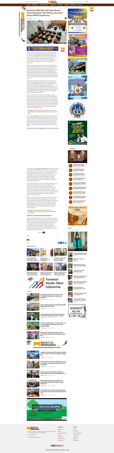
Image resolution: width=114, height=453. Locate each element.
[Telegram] (63, 243)
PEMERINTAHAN (43, 308)
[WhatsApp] (66, 243)
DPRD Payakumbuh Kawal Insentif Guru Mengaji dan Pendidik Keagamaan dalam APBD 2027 (52, 382)
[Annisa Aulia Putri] (70, 277)
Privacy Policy (60, 436)
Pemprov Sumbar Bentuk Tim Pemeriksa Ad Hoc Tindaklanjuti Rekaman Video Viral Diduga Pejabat (53, 324)
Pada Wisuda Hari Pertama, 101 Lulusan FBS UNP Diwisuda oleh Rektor (79, 179)
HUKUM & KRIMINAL (77, 433)
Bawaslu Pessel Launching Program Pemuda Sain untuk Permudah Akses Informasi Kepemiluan (46, 273)
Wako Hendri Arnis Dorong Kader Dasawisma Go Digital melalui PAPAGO (79, 192)
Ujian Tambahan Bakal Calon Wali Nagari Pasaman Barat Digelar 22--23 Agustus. (79, 188)
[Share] (66, 18)
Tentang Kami (60, 429)
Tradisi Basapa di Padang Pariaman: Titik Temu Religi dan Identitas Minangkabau (80, 299)
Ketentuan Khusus (61, 438)
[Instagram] (60, 446)
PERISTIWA (42, 357)
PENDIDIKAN (43, 337)
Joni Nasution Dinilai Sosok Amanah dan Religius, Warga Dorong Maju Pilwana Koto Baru (60, 259)
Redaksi (59, 431)
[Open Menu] (86, 2)
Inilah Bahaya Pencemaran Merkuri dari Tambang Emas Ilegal (80, 265)
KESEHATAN (75, 440)
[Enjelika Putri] (70, 294)
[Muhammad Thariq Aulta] (70, 283)
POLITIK (75, 429)
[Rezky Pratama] (70, 288)
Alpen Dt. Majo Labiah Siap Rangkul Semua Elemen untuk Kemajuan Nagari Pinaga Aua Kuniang (60, 273)
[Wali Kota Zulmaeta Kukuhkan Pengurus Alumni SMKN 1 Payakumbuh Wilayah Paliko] (33, 374)
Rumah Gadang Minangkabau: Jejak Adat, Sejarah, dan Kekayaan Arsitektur (80, 282)
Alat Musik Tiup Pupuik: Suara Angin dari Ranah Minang (80, 277)
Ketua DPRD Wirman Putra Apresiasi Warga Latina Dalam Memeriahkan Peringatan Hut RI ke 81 (53, 391)
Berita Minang (56, 449)
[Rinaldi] (70, 254)
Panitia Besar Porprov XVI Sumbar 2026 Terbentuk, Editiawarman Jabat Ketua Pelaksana (51, 296)
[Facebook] (59, 243)
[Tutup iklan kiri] (24, 7)
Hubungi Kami (61, 440)
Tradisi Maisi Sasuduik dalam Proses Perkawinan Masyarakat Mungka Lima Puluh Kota (80, 294)
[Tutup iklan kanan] (89, 7)
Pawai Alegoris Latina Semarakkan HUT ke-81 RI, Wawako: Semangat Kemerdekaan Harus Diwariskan (53, 363)
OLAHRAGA (42, 299)
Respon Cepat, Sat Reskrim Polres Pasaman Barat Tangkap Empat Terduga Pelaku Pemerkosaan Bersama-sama (79, 201)
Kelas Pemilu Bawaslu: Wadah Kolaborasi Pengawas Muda (80, 254)
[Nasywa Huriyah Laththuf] (70, 271)
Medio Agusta (29, 17)
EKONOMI (75, 438)
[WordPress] (58, 446)
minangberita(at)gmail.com (34, 437)
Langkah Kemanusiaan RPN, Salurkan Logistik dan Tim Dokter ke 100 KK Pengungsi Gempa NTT (53, 354)
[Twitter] (61, 243)
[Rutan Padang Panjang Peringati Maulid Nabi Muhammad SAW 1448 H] (33, 307)
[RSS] (62, 446)
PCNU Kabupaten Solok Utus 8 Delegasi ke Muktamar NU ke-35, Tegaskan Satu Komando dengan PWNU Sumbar (79, 197)
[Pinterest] (56, 446)
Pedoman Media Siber (62, 433)
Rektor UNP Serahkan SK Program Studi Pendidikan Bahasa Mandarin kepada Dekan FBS (52, 334)
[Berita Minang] (54, 1)
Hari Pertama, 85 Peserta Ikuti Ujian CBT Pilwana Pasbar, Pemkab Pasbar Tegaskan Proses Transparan (78, 170)
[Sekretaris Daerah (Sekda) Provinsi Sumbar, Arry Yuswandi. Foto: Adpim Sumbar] (33, 326)
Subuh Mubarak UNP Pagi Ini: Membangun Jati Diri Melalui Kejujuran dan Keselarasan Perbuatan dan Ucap (79, 183)
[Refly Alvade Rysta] (70, 300)
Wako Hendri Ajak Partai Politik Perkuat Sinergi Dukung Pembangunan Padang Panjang (32, 273)
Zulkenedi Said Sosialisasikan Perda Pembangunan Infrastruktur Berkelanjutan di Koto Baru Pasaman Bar (42, 212)
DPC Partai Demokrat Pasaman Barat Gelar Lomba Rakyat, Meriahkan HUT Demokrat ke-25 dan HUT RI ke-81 (43, 112)
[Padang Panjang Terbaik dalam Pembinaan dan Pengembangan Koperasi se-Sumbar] (33, 316)
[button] (81, 2)
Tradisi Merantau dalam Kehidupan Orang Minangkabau (79, 271)
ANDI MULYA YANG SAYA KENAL (79, 259)
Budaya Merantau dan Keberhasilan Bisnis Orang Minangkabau (79, 288)
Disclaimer (60, 434)
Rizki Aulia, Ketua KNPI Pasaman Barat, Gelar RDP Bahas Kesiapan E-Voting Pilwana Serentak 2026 (79, 174)
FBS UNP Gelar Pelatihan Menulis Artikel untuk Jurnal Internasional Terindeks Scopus (79, 165)
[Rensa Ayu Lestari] (70, 265)
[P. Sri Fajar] (70, 260)
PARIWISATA (76, 431)
